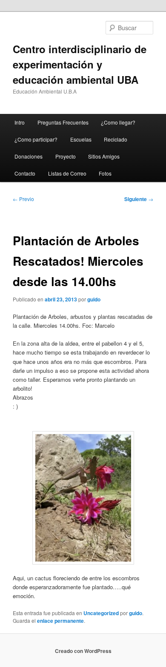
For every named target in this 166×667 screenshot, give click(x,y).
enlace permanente (60, 620)
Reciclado (115, 139)
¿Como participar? (35, 139)
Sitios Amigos (104, 156)
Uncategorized (101, 613)
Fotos (105, 173)
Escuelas (81, 139)
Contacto (24, 173)
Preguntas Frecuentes (63, 122)
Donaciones (28, 156)
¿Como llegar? (118, 122)
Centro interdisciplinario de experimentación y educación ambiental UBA (79, 64)
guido (93, 299)
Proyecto (65, 156)
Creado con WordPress (83, 651)
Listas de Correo (67, 173)
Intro (19, 122)
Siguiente (138, 199)
